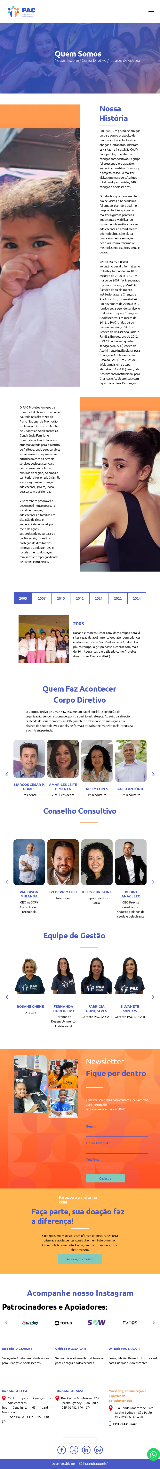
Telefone (92, 1159)
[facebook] (61, 1450)
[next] (153, 774)
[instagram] (74, 1450)
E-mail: (91, 1126)
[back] (6, 774)
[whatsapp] (98, 1450)
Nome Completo (98, 1143)
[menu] (151, 11)
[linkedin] (86, 1450)
